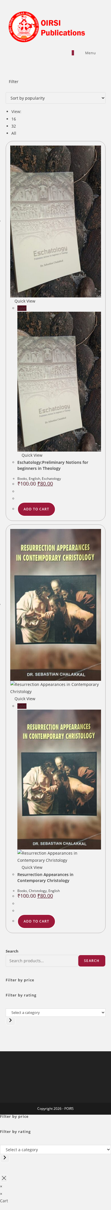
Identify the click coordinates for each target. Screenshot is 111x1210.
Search (12, 951)
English (34, 478)
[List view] (10, 88)
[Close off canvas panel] (4, 1178)
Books (22, 478)
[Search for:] (100, 52)
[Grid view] (7, 88)
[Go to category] (10, 1021)
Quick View (24, 301)
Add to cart (36, 509)
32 (13, 126)
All (13, 133)
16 (13, 119)
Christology (38, 890)
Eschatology (51, 478)
